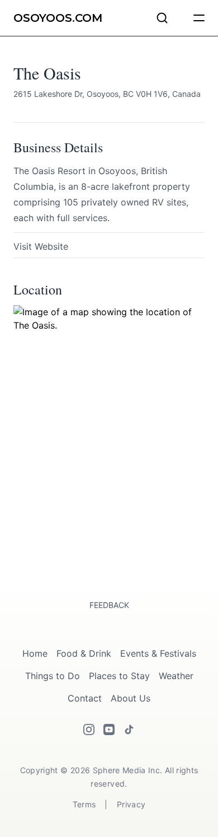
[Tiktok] (129, 729)
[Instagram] (88, 729)
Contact (85, 698)
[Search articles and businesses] (162, 18)
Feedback (109, 605)
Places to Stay (119, 675)
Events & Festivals (158, 653)
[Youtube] (109, 729)
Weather (176, 675)
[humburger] (199, 18)
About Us (130, 698)
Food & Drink (83, 653)
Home (35, 653)
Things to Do (52, 675)
